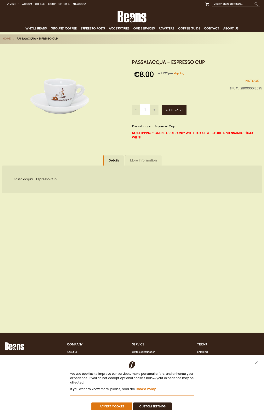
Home (7, 38)
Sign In (52, 4)
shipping (179, 73)
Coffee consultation (143, 352)
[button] (12, 4)
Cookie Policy (146, 389)
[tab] (132, 28)
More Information (143, 160)
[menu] (132, 28)
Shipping (202, 352)
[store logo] (132, 16)
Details (114, 160)
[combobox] (236, 4)
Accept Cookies (112, 406)
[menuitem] (36, 28)
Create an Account (75, 4)
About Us (72, 352)
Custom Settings (152, 406)
